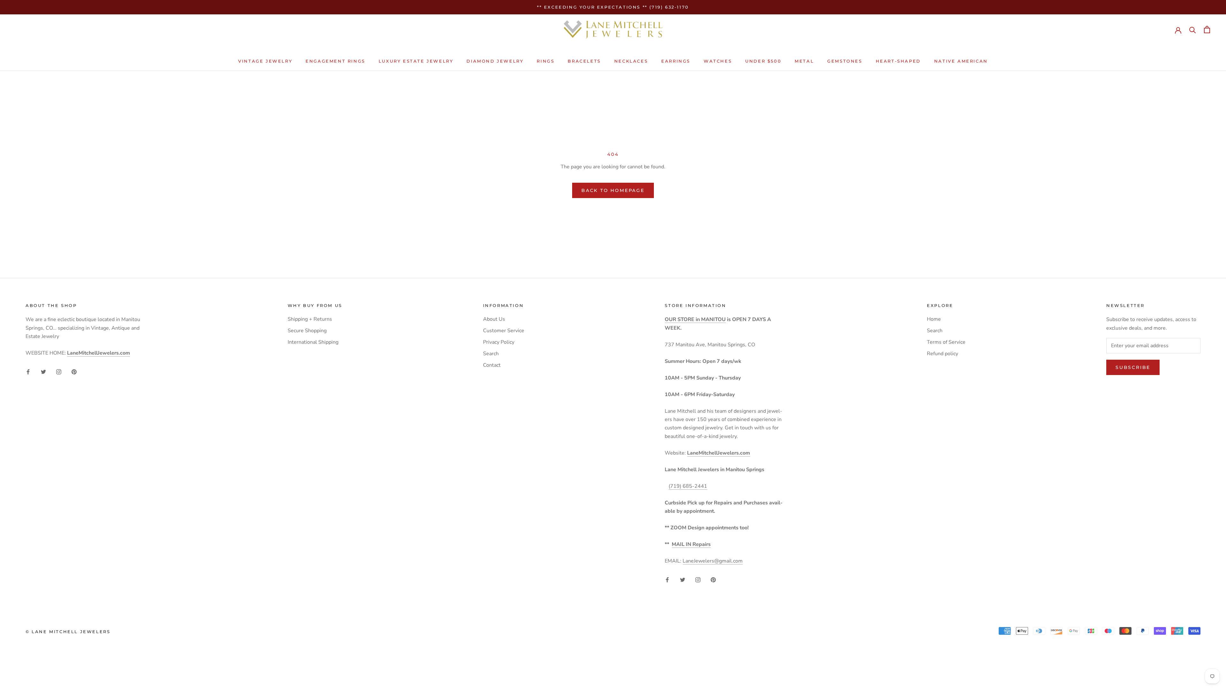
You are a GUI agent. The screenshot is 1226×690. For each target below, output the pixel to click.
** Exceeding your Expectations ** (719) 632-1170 (613, 7)
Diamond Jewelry (494, 61)
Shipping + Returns (310, 319)
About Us (494, 319)
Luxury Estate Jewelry (416, 61)
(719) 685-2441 (688, 486)
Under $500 (763, 61)
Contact (492, 365)
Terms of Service (946, 342)
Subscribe (1133, 367)
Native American (961, 61)
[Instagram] (58, 371)
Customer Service (503, 330)
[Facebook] (28, 371)
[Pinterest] (74, 371)
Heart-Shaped (898, 61)
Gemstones (844, 61)
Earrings (675, 61)
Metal (804, 61)
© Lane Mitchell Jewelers (68, 631)
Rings (545, 61)
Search (491, 353)
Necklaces (631, 61)
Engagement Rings (335, 61)
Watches (718, 61)
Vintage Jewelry (265, 61)
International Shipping (313, 342)
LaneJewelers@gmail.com (713, 560)
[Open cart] (1207, 29)
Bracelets (584, 61)
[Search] (1192, 29)
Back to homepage (613, 190)
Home (934, 319)
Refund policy (942, 353)
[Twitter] (43, 371)
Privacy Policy (498, 342)
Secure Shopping (307, 330)
